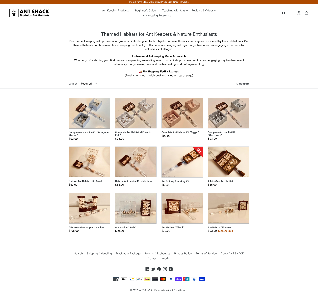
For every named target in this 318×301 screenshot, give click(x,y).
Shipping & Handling (99, 253)
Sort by (73, 84)
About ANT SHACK (232, 253)
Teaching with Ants (174, 10)
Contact (153, 258)
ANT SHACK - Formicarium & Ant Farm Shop (162, 290)
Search (78, 253)
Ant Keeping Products (116, 10)
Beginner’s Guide (146, 10)
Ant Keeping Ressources (158, 15)
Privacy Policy (183, 253)
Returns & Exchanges (157, 253)
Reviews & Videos (203, 10)
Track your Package (128, 253)
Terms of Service (206, 253)
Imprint (166, 258)
